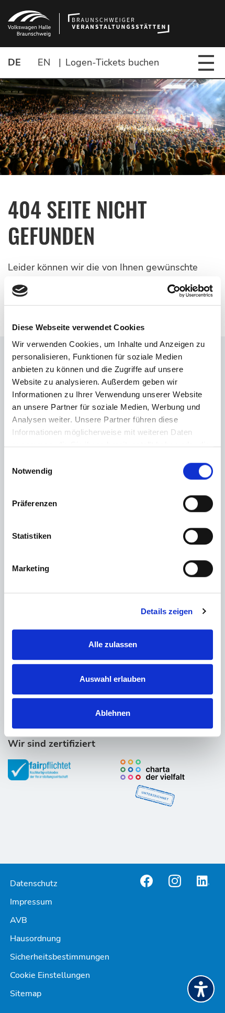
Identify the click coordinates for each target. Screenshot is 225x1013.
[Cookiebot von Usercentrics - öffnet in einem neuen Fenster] (167, 291)
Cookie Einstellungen (50, 975)
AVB (18, 920)
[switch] (198, 503)
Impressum (31, 902)
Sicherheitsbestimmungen (59, 957)
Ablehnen (112, 713)
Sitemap (25, 993)
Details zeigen (167, 611)
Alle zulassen (112, 644)
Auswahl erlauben (112, 678)
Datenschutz (33, 883)
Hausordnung (35, 938)
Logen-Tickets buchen (112, 62)
